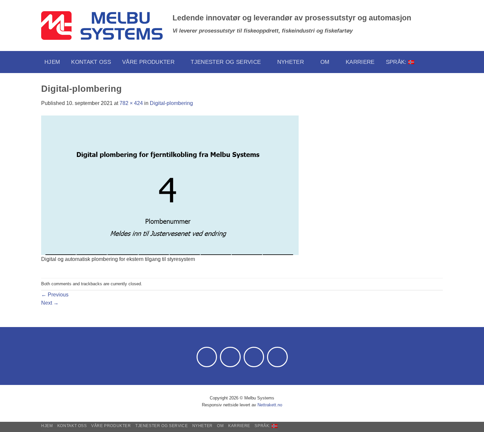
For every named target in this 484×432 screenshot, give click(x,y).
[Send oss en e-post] (230, 357)
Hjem (52, 62)
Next (50, 303)
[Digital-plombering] (170, 185)
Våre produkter (148, 62)
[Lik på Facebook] (207, 357)
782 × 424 (131, 103)
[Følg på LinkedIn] (254, 357)
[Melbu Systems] (102, 25)
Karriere (360, 62)
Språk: (397, 62)
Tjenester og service (226, 62)
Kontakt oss (91, 62)
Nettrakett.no (269, 404)
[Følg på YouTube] (277, 357)
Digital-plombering (171, 103)
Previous (54, 294)
